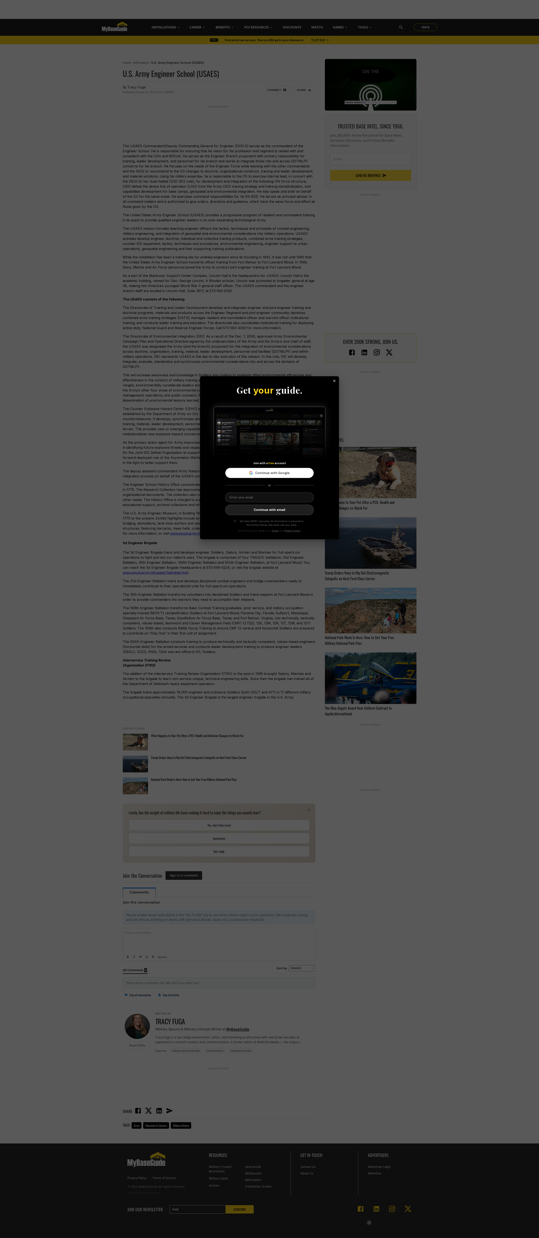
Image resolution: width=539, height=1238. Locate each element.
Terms (275, 530)
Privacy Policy (292, 530)
